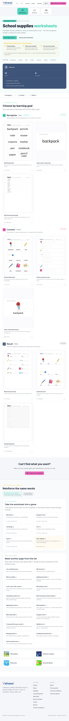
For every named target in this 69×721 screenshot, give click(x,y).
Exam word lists (37, 699)
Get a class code (9, 37)
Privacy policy (54, 688)
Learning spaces (38, 693)
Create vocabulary (38, 707)
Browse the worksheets (26, 37)
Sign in (46, 3)
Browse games (28, 493)
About (52, 685)
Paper (33, 3)
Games (27, 3)
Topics (35, 702)
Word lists (36, 696)
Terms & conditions (55, 691)
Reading (39, 3)
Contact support (55, 693)
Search (35, 705)
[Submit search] (21, 3)
